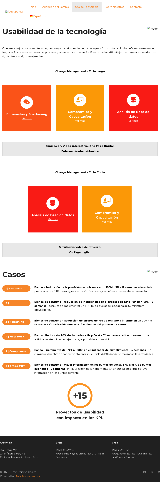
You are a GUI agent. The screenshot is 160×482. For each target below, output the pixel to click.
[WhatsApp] (152, 472)
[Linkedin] (159, 472)
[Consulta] (144, 472)
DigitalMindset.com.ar (27, 476)
